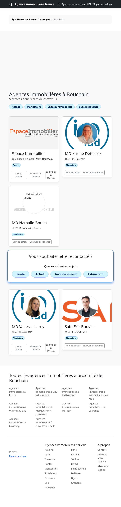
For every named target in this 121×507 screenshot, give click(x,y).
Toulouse (50, 459)
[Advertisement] (60, 61)
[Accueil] (13, 19)
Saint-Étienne (78, 468)
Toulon (75, 459)
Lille (47, 482)
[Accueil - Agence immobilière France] (20, 445)
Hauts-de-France (26, 19)
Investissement (66, 274)
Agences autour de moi (74, 4)
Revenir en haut (18, 456)
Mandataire (34, 106)
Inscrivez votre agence (103, 458)
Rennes (75, 454)
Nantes (49, 464)
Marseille (50, 487)
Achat (40, 274)
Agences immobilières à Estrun (17, 392)
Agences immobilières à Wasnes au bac (17, 407)
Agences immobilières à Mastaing (17, 422)
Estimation (95, 274)
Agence (16, 106)
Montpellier (51, 468)
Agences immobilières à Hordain (70, 407)
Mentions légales (103, 468)
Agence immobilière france (34, 4)
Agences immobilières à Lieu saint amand (46, 392)
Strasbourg (51, 473)
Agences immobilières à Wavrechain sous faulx (98, 393)
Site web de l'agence (35, 175)
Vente (21, 274)
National (49, 449)
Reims (74, 464)
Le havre (76, 473)
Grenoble (76, 482)
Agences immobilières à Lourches (97, 407)
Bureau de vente (88, 106)
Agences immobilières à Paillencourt (70, 392)
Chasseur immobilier (60, 106)
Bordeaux (50, 478)
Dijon (74, 478)
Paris (74, 449)
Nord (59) (45, 19)
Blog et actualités (102, 4)
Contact (102, 449)
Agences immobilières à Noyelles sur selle (45, 422)
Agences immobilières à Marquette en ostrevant (44, 409)
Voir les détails (19, 175)
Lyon (47, 454)
